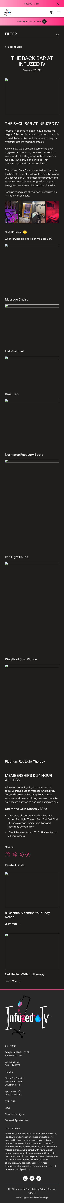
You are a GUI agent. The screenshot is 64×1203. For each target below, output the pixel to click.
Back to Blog (15, 46)
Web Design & (22, 1197)
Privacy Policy (38, 1189)
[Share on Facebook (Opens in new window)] (7, 854)
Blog (7, 1107)
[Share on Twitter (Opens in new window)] (21, 854)
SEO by (33, 1197)
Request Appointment (17, 1120)
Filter (11, 34)
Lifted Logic (42, 1197)
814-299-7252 (22, 1052)
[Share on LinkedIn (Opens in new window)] (14, 854)
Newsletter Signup (15, 1114)
